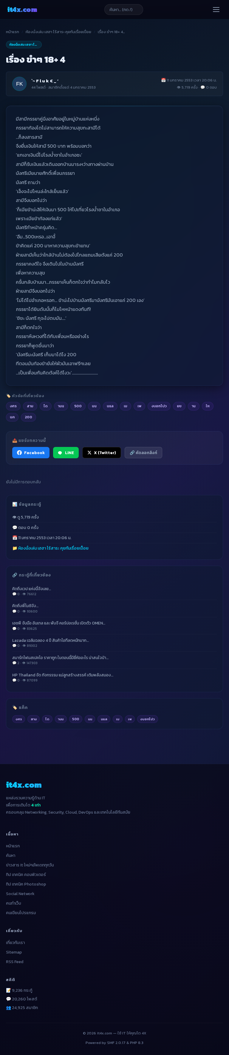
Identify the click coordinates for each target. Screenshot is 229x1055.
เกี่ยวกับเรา (15, 943)
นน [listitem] (94, 406)
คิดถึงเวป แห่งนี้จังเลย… (31, 591)
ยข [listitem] (179, 406)
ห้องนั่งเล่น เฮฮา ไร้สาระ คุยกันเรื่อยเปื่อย (58, 32)
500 (75, 719)
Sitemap (14, 952)
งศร (19, 719)
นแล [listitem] (110, 406)
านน (61, 719)
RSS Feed (14, 962)
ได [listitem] (46, 406)
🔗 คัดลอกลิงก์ (143, 453)
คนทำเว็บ (13, 903)
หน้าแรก (12, 32)
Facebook (34, 453)
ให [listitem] (208, 406)
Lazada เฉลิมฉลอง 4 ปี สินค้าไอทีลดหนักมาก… (50, 642)
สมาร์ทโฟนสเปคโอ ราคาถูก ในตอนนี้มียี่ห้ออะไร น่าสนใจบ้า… (60, 660)
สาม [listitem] (30, 406)
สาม (34, 719)
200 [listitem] (28, 417)
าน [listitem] (194, 406)
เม (117, 719)
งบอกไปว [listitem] (159, 406)
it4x (22, 9)
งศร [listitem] (13, 406)
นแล (104, 719)
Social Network (20, 894)
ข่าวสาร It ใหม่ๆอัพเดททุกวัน (30, 865)
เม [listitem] (125, 406)
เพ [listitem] (139, 406)
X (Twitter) (105, 453)
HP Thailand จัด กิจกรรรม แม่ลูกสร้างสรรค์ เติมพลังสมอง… (62, 677)
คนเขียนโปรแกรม (21, 913)
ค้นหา (10, 855)
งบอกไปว (147, 719)
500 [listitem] (78, 406)
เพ (129, 719)
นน (90, 719)
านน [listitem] (61, 406)
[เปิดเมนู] (216, 9)
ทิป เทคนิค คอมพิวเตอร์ (26, 875)
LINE (69, 453)
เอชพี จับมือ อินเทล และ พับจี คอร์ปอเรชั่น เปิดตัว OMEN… (58, 625)
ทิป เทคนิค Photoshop (26, 884)
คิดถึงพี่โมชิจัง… (25, 608)
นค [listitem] (12, 417)
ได (47, 719)
